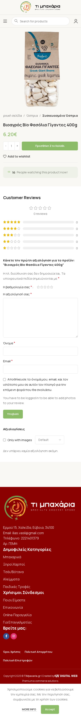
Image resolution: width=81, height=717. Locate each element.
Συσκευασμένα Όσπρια (60, 115)
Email (8, 361)
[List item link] (40, 557)
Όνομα (9, 343)
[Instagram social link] (14, 636)
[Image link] (40, 508)
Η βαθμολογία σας (17, 287)
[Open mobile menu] (5, 21)
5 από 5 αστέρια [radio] (51, 287)
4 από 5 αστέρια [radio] (48, 287)
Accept (50, 709)
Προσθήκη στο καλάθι (50, 146)
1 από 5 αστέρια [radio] (38, 287)
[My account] (76, 21)
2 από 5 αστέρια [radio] (41, 287)
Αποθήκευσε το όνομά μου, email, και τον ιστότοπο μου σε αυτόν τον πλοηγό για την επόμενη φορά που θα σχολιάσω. (35, 384)
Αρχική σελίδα (11, 115)
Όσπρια (32, 115)
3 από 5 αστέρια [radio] (45, 287)
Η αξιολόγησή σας (17, 294)
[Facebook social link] (6, 636)
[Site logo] (40, 7)
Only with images (19, 440)
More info (29, 709)
